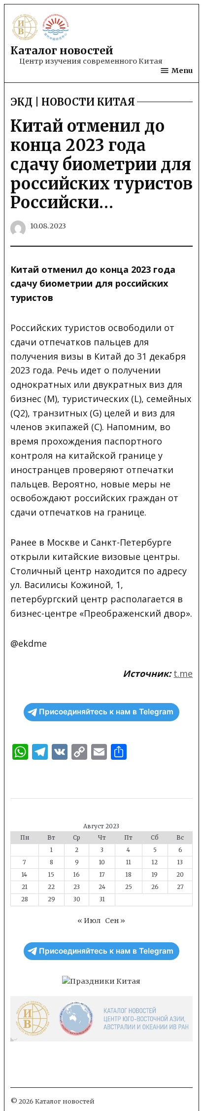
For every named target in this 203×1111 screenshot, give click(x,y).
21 (25, 887)
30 (76, 899)
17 (102, 874)
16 (76, 874)
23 (76, 887)
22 (51, 887)
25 (128, 887)
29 (51, 899)
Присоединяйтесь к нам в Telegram (106, 711)
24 (102, 887)
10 (102, 862)
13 (180, 862)
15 (51, 874)
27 (180, 887)
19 (155, 874)
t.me (183, 673)
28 (24, 899)
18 (129, 874)
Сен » (115, 920)
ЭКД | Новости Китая (72, 102)
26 (155, 887)
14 (24, 874)
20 (180, 874)
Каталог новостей (61, 50)
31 (102, 899)
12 (155, 862)
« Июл (89, 920)
